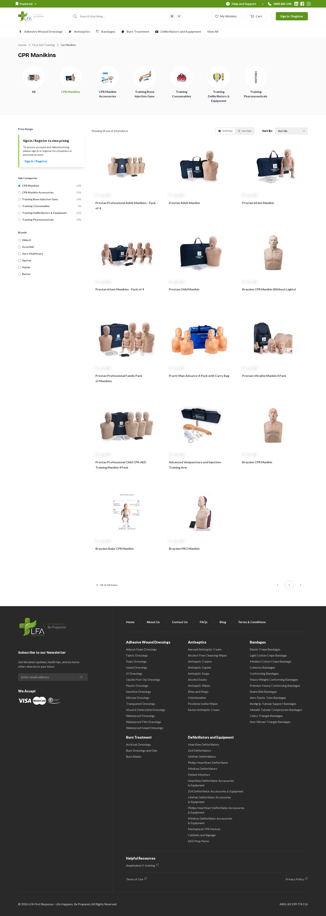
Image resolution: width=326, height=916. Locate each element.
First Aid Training (43, 45)
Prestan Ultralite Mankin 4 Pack (264, 375)
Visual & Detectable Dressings (145, 709)
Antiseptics (82, 31)
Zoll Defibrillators (199, 750)
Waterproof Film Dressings (143, 722)
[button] (126, 182)
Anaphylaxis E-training (140, 865)
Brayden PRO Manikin (184, 548)
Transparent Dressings (140, 703)
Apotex (27, 260)
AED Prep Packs (198, 841)
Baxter (26, 274)
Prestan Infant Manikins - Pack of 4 (119, 289)
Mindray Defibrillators (202, 768)
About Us (153, 622)
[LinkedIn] (296, 4)
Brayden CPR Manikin (257, 462)
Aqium (26, 267)
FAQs (204, 622)
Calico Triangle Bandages (266, 715)
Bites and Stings (198, 691)
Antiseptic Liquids (199, 667)
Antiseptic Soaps (199, 673)
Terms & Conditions (252, 622)
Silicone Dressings (137, 697)
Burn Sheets (133, 756)
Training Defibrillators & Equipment (219, 96)
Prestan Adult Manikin (184, 203)
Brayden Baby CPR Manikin (114, 548)
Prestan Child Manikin (184, 289)
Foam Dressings (136, 661)
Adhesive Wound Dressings (43, 31)
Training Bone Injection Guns (40, 199)
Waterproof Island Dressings (144, 728)
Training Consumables (36, 206)
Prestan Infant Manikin (258, 203)
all (33, 91)
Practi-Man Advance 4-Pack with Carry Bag (199, 375)
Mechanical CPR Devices (204, 829)
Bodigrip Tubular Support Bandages (273, 703)
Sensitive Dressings (138, 691)
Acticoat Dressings (138, 744)
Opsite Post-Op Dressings (143, 679)
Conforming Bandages (264, 673)
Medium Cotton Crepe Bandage (270, 661)
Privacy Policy (295, 879)
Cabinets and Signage (202, 835)
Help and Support (244, 3)
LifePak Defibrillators (202, 756)
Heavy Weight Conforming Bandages (274, 679)
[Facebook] (302, 4)
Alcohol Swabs (197, 679)
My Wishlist (228, 16)
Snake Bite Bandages (263, 691)
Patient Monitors (199, 774)
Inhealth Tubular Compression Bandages (276, 709)
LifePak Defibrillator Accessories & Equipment (209, 799)
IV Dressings (134, 673)
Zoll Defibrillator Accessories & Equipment (215, 791)
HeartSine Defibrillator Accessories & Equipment (211, 783)
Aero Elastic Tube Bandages (268, 697)
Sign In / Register (291, 16)
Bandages (108, 31)
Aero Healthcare (32, 253)
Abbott (26, 240)
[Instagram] (308, 4)
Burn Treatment (138, 31)
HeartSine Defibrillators (203, 744)
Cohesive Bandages (262, 667)
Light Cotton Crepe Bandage (268, 655)
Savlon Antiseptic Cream (204, 709)
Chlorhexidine (197, 697)
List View (246, 130)
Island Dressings (136, 667)
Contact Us (180, 622)
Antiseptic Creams (200, 661)
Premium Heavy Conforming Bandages (275, 685)
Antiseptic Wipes (199, 685)
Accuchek (28, 246)
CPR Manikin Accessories (38, 192)
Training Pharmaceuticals (38, 219)
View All (212, 31)
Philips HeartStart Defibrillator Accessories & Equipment (216, 810)
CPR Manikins (70, 91)
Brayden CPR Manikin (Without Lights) (269, 289)
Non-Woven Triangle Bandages (270, 722)
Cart (259, 16)
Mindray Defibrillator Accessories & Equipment (210, 821)
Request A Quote (126, 218)
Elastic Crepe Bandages (265, 649)
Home (22, 45)
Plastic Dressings (137, 685)
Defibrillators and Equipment (181, 31)
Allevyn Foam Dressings (141, 649)
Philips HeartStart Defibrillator (208, 762)
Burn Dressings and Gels (141, 750)
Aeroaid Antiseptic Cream (204, 649)
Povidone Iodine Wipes (203, 703)
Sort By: (267, 130)
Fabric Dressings (137, 655)
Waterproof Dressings (140, 715)
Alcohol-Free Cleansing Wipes (207, 655)
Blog (223, 622)
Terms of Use (134, 879)
